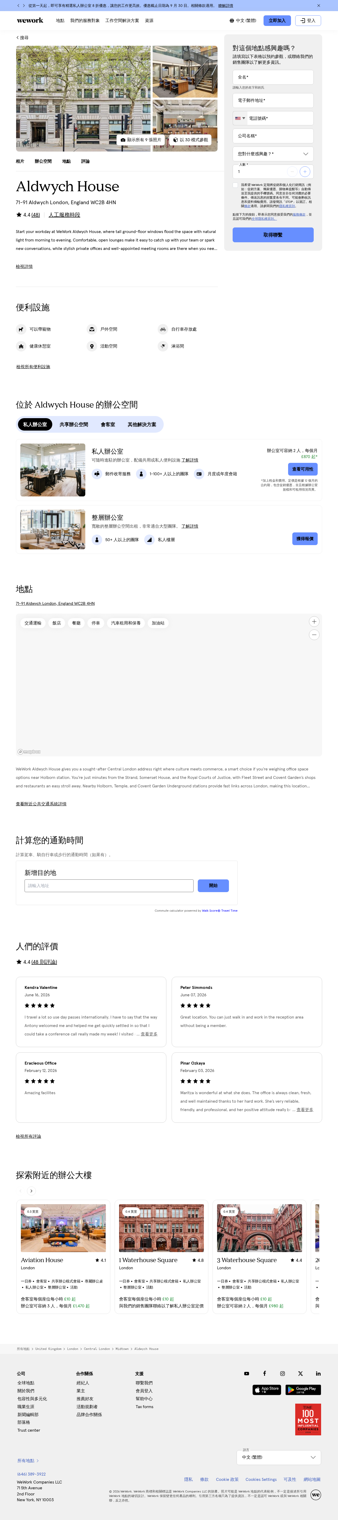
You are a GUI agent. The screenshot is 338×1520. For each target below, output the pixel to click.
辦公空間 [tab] (43, 161)
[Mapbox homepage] (29, 752)
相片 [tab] (20, 161)
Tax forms (144, 1407)
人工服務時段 (64, 215)
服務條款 (299, 214)
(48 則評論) (44, 962)
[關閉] (318, 5)
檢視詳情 (24, 266)
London (72, 1349)
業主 (81, 1391)
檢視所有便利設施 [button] (33, 367)
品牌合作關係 (89, 1415)
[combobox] (240, 118)
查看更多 (149, 1034)
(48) (35, 215)
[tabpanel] (117, 98)
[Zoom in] (314, 621)
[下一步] (23, 5)
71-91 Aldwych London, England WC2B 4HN (55, 603)
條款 (247, 206)
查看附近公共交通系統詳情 (41, 804)
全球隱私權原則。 (264, 219)
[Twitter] (300, 1373)
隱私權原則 (287, 206)
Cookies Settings (261, 1479)
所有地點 (23, 1349)
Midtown (122, 1349)
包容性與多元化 (32, 1399)
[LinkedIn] (318, 1373)
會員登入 (144, 1391)
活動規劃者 (87, 1407)
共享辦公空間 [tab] (74, 424)
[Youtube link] (246, 1373)
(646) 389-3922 (31, 1474)
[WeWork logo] (30, 20)
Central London (97, 1349)
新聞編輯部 (28, 1415)
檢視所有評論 (28, 1136)
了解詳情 (189, 460)
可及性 (290, 1479)
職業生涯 (25, 1407)
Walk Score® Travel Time (220, 910)
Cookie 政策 (227, 1479)
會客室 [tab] (108, 424)
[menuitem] (60, 21)
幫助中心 (144, 1399)
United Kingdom (48, 1349)
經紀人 (83, 1383)
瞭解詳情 (225, 6)
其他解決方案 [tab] (142, 424)
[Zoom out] (314, 634)
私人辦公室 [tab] (35, 424)
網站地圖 (312, 1479)
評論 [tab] (85, 161)
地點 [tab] (66, 161)
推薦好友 (85, 1399)
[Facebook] (264, 1373)
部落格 (23, 1422)
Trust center (28, 1430)
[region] (169, 685)
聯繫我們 (144, 1383)
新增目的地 (40, 873)
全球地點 (25, 1383)
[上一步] (18, 5)
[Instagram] (282, 1373)
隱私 (188, 1479)
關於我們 (25, 1391)
